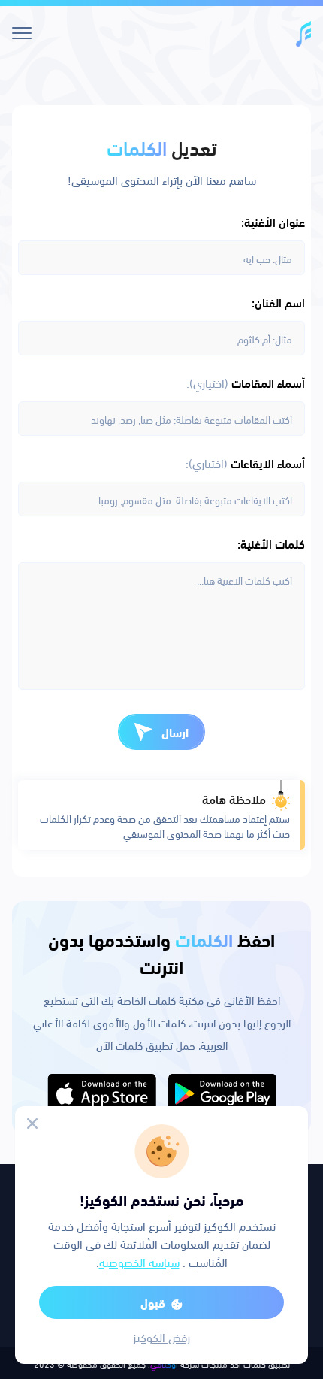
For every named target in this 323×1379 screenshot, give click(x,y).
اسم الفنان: (278, 302)
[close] (32, 1123)
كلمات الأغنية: (271, 543)
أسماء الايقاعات (245, 463)
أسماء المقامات (245, 382)
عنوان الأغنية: (273, 222)
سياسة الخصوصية (139, 1261)
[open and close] (21, 33)
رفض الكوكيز (161, 1337)
